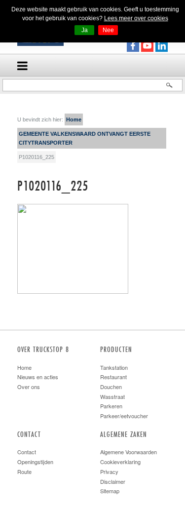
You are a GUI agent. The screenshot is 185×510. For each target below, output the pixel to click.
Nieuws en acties (37, 377)
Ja (84, 30)
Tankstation (114, 367)
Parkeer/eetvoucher (124, 416)
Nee (108, 30)
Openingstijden (35, 462)
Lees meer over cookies (136, 18)
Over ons (28, 387)
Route (24, 471)
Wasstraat (112, 396)
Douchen (111, 387)
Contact (26, 452)
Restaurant (113, 377)
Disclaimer (112, 481)
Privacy (109, 471)
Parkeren (111, 406)
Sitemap (109, 491)
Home (73, 119)
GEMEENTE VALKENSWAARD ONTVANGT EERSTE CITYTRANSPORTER (84, 138)
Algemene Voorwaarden (128, 452)
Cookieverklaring (120, 462)
